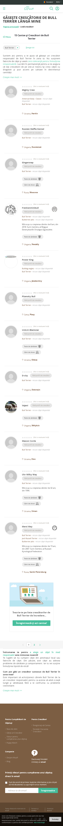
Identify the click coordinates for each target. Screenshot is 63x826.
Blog (8, 761)
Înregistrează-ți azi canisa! (31, 623)
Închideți (55, 819)
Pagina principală (11, 27)
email (43, 762)
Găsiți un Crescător (14, 733)
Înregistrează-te (48, 790)
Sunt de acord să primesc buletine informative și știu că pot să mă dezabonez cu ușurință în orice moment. (33, 783)
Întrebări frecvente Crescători (40, 730)
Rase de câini (12, 729)
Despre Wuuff (12, 757)
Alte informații (39, 822)
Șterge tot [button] (30, 47)
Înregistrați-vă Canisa (41, 725)
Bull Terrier (9, 47)
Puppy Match (12, 743)
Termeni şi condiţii (35, 809)
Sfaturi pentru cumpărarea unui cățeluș (17, 737)
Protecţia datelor (50, 809)
